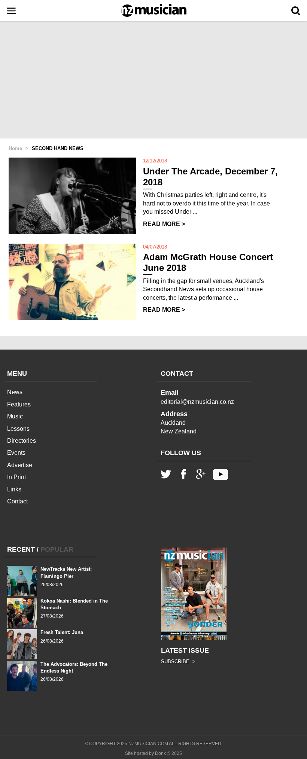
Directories (21, 441)
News (14, 392)
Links (14, 489)
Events (16, 452)
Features (19, 404)
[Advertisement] (153, 80)
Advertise (19, 465)
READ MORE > (164, 224)
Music (15, 416)
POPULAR (56, 549)
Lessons (18, 429)
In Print (16, 477)
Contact (17, 501)
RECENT (21, 549)
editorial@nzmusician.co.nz (197, 402)
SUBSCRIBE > (178, 661)
